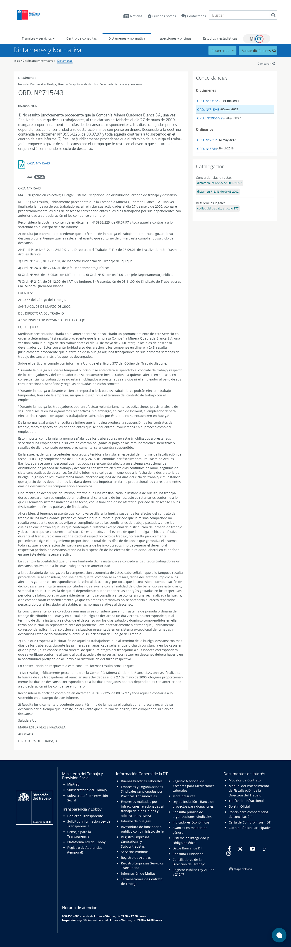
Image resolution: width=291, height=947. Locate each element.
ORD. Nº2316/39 (209, 101)
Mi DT (256, 38)
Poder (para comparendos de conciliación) (248, 814)
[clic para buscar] (273, 15)
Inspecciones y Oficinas (78, 920)
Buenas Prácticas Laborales (142, 781)
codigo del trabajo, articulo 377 (217, 208)
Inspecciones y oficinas (174, 38)
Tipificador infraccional (246, 800)
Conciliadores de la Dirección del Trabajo (189, 861)
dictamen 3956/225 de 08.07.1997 (219, 183)
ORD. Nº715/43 (38, 163)
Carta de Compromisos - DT (250, 822)
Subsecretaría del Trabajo (87, 790)
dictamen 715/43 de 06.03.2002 (217, 192)
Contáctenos (196, 16)
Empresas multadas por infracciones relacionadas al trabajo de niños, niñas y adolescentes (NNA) (142, 808)
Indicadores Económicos (191, 822)
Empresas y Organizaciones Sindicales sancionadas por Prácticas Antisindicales (142, 791)
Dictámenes (65, 61)
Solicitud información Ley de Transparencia (88, 823)
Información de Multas (138, 873)
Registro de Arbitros (136, 857)
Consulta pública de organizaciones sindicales (192, 814)
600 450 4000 (70, 916)
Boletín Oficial (239, 806)
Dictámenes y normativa (126, 38)
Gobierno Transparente (85, 816)
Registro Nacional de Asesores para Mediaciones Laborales (193, 786)
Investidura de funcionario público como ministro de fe (142, 829)
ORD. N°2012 (207, 140)
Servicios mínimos (134, 852)
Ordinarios (204, 129)
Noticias (136, 16)
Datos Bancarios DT (187, 848)
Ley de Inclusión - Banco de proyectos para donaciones (193, 803)
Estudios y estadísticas (220, 38)
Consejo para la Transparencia (79, 834)
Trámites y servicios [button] (37, 38)
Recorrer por (221, 50)
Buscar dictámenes (257, 50)
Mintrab (73, 784)
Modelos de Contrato (245, 780)
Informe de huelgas (136, 821)
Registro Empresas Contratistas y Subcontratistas (135, 842)
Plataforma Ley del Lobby (86, 842)
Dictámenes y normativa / (39, 61)
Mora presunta (184, 796)
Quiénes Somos (163, 16)
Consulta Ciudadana (188, 854)
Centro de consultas (81, 38)
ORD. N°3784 (207, 148)
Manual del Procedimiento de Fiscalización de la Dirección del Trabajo (249, 790)
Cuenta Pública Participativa (250, 828)
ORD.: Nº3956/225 (210, 118)
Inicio (17, 61)
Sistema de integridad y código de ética (191, 840)
